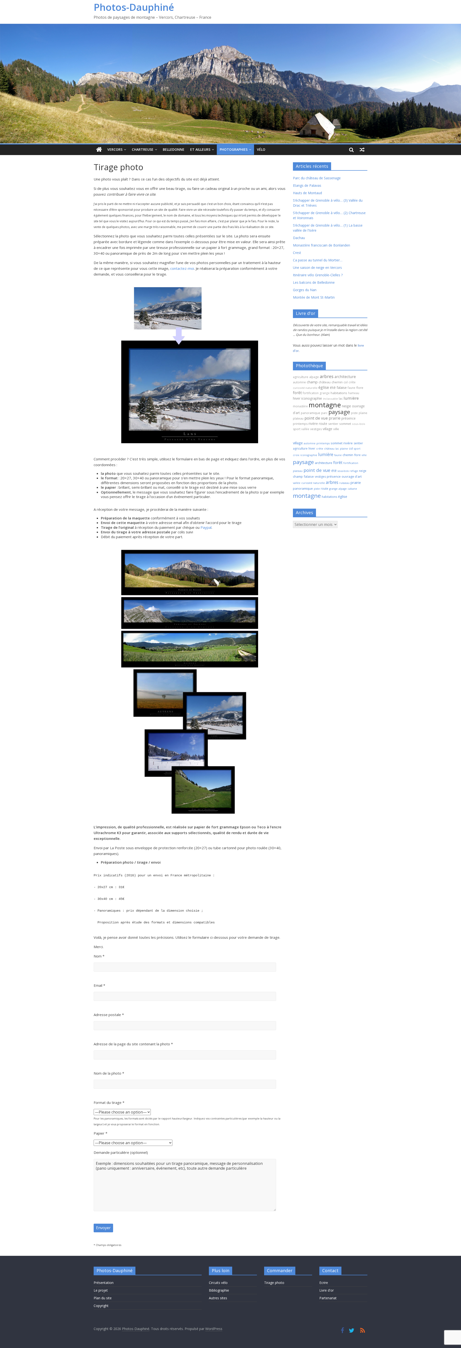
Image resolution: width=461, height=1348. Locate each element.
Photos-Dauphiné (134, 7)
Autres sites (218, 1298)
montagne (325, 404)
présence (348, 418)
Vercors (114, 149)
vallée (305, 429)
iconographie (311, 398)
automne (299, 382)
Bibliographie (219, 1290)
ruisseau (344, 483)
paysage (339, 412)
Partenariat (328, 1298)
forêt (297, 392)
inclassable (330, 398)
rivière (313, 423)
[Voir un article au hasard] (362, 149)
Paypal (206, 527)
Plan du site (103, 1298)
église (323, 387)
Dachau (299, 237)
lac (341, 398)
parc (324, 413)
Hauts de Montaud (307, 193)
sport (296, 429)
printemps (300, 424)
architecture (345, 376)
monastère (300, 406)
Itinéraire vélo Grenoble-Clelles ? (318, 275)
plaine (363, 413)
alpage (314, 377)
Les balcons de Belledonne (314, 282)
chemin (337, 382)
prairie (334, 418)
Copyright (101, 1305)
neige (346, 405)
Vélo (261, 149)
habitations (339, 393)
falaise (342, 387)
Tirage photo (274, 1282)
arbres (327, 376)
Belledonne (173, 149)
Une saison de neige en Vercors (317, 267)
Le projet (101, 1290)
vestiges (316, 429)
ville (336, 429)
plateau (298, 418)
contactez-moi (182, 268)
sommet (345, 423)
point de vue (316, 418)
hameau (353, 393)
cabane (352, 488)
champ (312, 381)
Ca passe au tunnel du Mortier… (317, 260)
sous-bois (358, 424)
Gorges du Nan (304, 290)
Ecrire (323, 1282)
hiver (296, 398)
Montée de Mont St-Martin (314, 297)
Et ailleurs (200, 149)
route (323, 423)
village (327, 429)
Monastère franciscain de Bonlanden (321, 245)
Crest (297, 252)
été (333, 387)
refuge (354, 471)
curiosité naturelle (305, 388)
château (325, 382)
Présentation (104, 1282)
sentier (333, 424)
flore (359, 387)
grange (325, 393)
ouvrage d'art (352, 476)
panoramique (310, 413)
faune (351, 388)
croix (296, 455)
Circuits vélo (218, 1282)
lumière (351, 398)
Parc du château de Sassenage (317, 178)
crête (352, 382)
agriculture (300, 377)
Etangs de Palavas (307, 185)
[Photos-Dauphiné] (99, 149)
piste (354, 413)
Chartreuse (142, 149)
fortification (311, 393)
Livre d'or (326, 1290)
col (346, 382)
